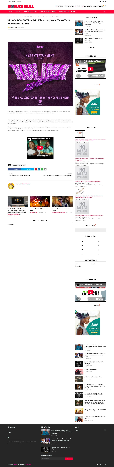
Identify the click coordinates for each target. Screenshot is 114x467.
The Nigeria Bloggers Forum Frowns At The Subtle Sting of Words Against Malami (94, 31)
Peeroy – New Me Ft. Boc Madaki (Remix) (61, 209)
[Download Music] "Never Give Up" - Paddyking (93, 39)
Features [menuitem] (18, 11)
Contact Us (19, 1)
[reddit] (99, 245)
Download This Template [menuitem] (48, 11)
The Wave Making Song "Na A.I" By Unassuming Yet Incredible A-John (93, 393)
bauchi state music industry (18, 16)
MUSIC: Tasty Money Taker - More (93, 377)
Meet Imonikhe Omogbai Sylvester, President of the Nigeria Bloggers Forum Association (95, 23)
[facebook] (98, 1)
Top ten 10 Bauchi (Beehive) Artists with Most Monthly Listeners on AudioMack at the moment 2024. (17, 210)
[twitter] (100, 1)
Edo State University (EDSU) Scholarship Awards (87, 181)
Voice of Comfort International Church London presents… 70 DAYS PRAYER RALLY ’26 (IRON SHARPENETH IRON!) (94, 402)
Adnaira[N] (96, 84)
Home (9, 1)
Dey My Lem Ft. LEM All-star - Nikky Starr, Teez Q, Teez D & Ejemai (95, 410)
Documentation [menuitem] (30, 11)
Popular (70, 6)
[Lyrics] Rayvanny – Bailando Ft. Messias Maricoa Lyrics (89, 215)
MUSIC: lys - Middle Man (90, 369)
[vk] (99, 249)
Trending (88, 6)
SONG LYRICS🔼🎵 (99, 6)
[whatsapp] (82, 245)
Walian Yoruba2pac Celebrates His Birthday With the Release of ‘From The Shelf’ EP (94, 386)
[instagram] (103, 1)
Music (91, 430)
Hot (78, 6)
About (13, 1)
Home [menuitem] (11, 11)
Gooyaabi (28, 464)
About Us (93, 264)
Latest (60, 6)
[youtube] (99, 254)
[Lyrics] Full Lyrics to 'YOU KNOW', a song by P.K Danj (95, 417)
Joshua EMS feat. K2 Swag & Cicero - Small (40, 209)
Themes (15, 464)
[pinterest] (105, 1)
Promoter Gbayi (13, 27)
